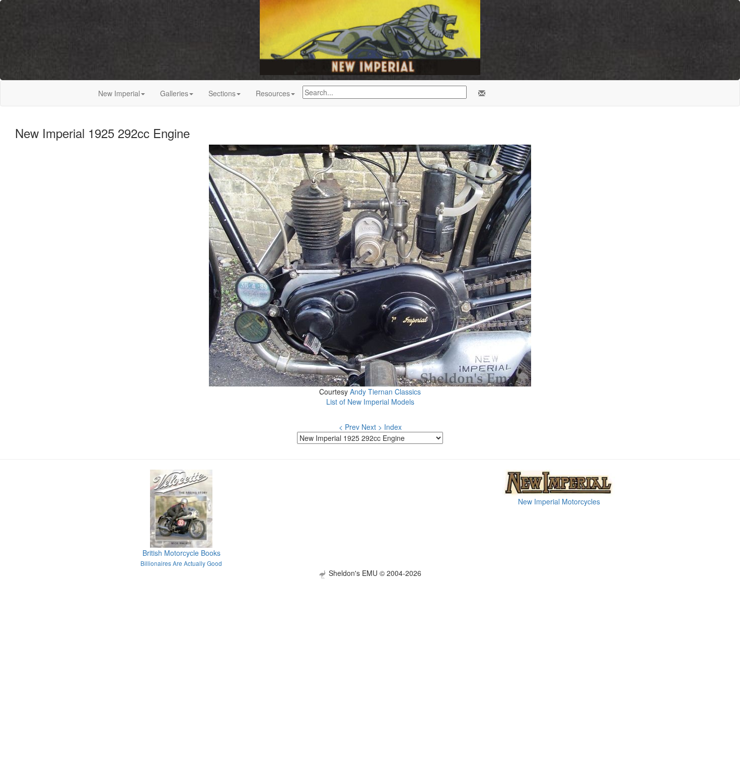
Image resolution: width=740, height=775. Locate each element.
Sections (222, 93)
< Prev (349, 427)
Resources (273, 93)
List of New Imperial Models (370, 402)
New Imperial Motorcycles (559, 501)
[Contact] (480, 93)
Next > (371, 427)
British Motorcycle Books (181, 553)
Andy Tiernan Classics (385, 391)
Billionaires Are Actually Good (181, 563)
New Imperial (119, 93)
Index (393, 427)
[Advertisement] (370, 649)
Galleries (174, 93)
